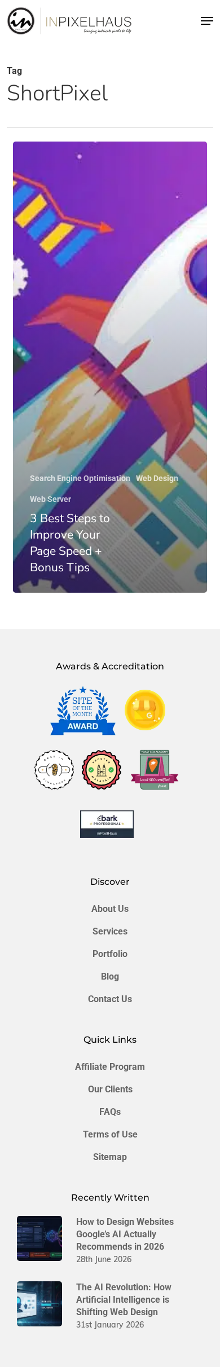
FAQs (110, 1111)
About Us (110, 908)
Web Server (50, 499)
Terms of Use (110, 1134)
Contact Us (110, 999)
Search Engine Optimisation (80, 478)
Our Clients (110, 1089)
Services (110, 931)
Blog (110, 976)
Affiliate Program (110, 1066)
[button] (207, 21)
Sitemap (110, 1157)
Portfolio (110, 954)
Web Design (157, 478)
